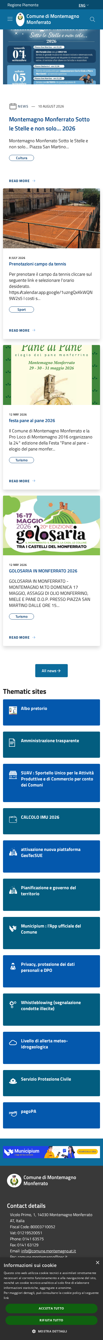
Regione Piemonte (23, 5)
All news (49, 671)
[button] (51, 1331)
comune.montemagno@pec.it (43, 1257)
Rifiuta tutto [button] (51, 1320)
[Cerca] (93, 19)
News (23, 106)
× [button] (97, 1263)
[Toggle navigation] (10, 19)
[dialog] (51, 1298)
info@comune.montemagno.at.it (48, 1251)
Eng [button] (82, 5)
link (6, 1298)
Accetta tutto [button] (51, 1308)
